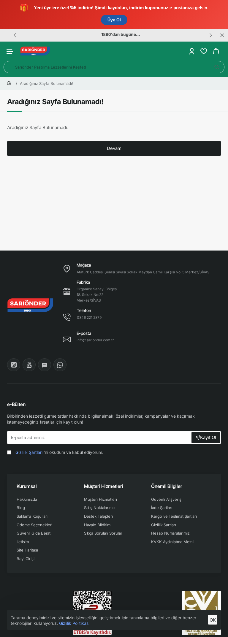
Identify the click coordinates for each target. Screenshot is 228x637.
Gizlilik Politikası (74, 623)
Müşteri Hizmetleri (103, 486)
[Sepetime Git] (216, 51)
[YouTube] (29, 364)
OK (213, 620)
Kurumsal (27, 486)
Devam (114, 148)
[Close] (222, 35)
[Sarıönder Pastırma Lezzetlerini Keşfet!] (217, 67)
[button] (15, 35)
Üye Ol (114, 20)
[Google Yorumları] (44, 364)
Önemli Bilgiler (166, 486)
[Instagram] (13, 364)
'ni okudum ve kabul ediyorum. (59, 452)
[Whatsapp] (59, 364)
